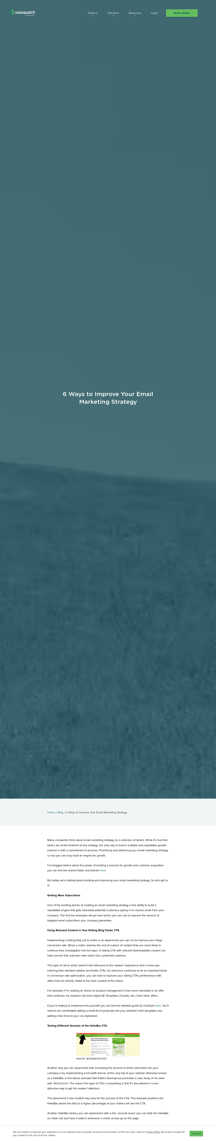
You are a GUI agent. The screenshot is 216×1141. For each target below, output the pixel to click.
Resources (135, 13)
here (103, 870)
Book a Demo (182, 13)
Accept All (196, 1133)
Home (51, 812)
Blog (60, 812)
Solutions (113, 13)
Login (154, 13)
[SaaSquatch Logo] (25, 13)
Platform (93, 13)
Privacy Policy (153, 1131)
